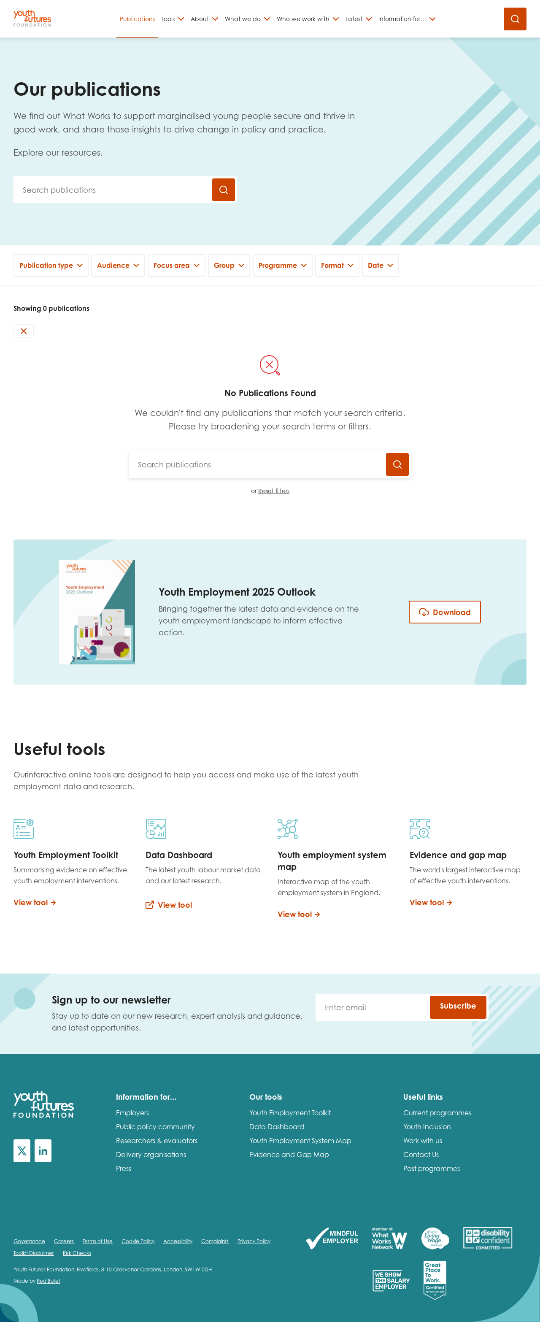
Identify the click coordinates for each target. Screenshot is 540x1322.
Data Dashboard (276, 1126)
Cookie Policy (138, 1241)
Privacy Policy (254, 1241)
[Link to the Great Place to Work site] (435, 1281)
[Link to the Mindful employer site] (332, 1239)
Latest (354, 18)
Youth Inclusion (427, 1126)
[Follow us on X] (22, 1150)
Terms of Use (98, 1241)
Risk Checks (77, 1253)
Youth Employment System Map (300, 1140)
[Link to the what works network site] (390, 1239)
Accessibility (177, 1241)
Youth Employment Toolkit (290, 1113)
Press (123, 1168)
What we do (243, 18)
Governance (29, 1241)
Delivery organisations (151, 1154)
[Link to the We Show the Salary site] (391, 1281)
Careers (64, 1241)
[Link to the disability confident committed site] (488, 1239)
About (200, 18)
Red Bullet (48, 1281)
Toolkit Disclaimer (34, 1253)
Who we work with (303, 18)
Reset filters (273, 490)
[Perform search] (223, 189)
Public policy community (155, 1126)
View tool (31, 902)
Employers (132, 1113)
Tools (168, 18)
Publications (137, 18)
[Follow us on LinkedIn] (43, 1150)
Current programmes (437, 1113)
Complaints (215, 1241)
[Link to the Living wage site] (435, 1239)
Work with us (422, 1140)
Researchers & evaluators (156, 1140)
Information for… (402, 18)
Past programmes (431, 1168)
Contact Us (421, 1154)
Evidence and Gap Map (289, 1154)
